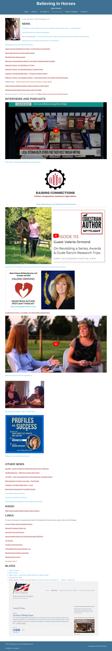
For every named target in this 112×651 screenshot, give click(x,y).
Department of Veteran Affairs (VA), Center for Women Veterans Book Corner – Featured (49, 28)
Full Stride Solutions (101, 646)
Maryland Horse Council (12, 557)
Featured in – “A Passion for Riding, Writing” (26, 73)
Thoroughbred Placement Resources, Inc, (18, 549)
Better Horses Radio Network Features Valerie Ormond (22, 511)
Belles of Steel (13, 573)
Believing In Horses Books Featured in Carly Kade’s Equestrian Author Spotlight (30, 61)
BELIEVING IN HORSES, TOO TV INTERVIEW (20, 411)
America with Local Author (34, 90)
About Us (34, 12)
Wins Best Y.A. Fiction (19, 65)
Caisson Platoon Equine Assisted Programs (18, 524)
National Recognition (42, 32)
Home (26, 12)
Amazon (45, 40)
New (51, 40)
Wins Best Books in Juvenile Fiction (24, 69)
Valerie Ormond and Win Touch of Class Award (27, 49)
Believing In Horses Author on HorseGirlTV (18, 375)
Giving (86, 36)
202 (54, 36)
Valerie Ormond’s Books (12, 86)
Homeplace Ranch (11, 561)
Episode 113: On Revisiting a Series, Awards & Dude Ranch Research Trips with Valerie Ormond (35, 267)
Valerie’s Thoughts (71, 12)
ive (35, 32)
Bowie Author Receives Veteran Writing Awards (20, 53)
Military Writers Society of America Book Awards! (53, 94)
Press (25, 45)
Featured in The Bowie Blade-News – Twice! (19, 485)
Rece (32, 32)
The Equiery (9, 540)
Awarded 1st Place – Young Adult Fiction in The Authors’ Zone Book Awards (36, 78)
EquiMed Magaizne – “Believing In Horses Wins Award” (22, 473)
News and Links (57, 12)
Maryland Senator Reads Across (15, 90)
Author (78, 28)
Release (56, 40)
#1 (49, 40)
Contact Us (84, 12)
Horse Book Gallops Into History (15, 493)
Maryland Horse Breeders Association (17, 553)
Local (59, 36)
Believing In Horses (56, 3)
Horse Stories (26, 32)
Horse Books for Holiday (76, 36)
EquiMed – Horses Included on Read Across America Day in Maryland (27, 468)
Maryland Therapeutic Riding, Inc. (15, 528)
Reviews (19, 577)
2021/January (48, 36)
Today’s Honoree (14, 570)
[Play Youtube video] (56, 130)
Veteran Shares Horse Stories (25, 82)
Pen (67, 36)
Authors (63, 36)
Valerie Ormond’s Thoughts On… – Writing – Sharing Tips (57, 580)
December (41, 36)
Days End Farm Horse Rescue (14, 532)
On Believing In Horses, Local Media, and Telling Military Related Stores (27, 313)
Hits (41, 40)
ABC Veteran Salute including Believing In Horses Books (23, 162)
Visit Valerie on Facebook (12, 648)
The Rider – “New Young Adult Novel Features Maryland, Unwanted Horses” (28, 477)
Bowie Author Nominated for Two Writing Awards (20, 489)
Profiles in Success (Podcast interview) (17, 456)
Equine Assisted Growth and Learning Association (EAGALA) (24, 536)
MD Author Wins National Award (15, 57)
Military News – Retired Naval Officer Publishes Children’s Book (28, 575)
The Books (44, 12)
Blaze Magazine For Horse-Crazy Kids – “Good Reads (22, 481)
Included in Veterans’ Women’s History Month (34, 86)
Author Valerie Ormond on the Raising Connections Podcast (56, 204)
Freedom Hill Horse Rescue (14, 545)
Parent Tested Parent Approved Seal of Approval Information (23, 501)
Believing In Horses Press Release (16, 497)
